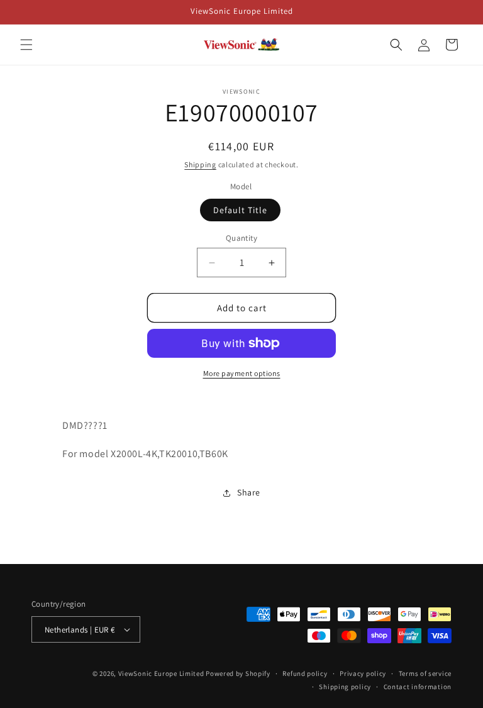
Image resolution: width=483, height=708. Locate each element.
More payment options (241, 373)
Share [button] (248, 492)
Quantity (241, 238)
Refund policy (304, 673)
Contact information (418, 686)
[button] (26, 44)
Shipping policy (345, 686)
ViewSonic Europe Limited (161, 673)
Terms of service (425, 673)
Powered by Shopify (238, 673)
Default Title (240, 210)
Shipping (200, 164)
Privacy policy (363, 673)
